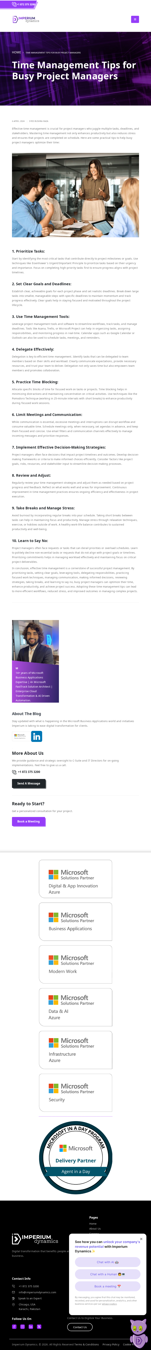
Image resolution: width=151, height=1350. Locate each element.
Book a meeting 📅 (107, 1286)
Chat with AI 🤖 (108, 1262)
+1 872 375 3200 (26, 4)
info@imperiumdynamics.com (37, 1292)
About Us (95, 1228)
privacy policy (109, 1303)
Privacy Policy (111, 1344)
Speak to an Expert (30, 1298)
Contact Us (80, 1327)
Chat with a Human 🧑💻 (107, 1274)
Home (16, 52)
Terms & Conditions (86, 1344)
